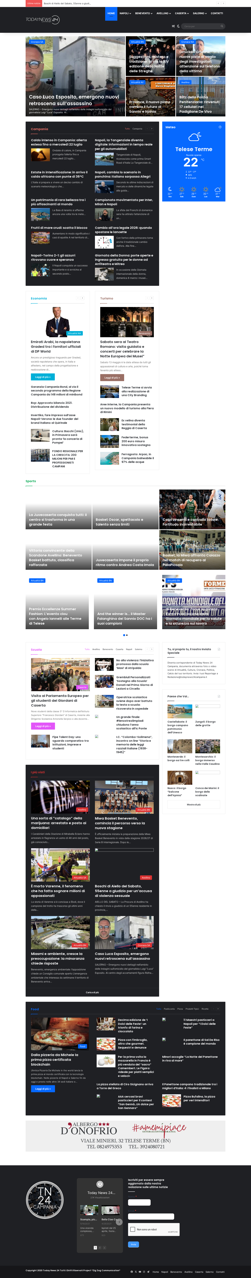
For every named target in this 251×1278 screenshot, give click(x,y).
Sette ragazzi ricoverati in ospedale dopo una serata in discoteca (71, 100)
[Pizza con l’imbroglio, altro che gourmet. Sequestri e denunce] (106, 1044)
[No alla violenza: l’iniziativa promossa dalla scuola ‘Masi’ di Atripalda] (104, 664)
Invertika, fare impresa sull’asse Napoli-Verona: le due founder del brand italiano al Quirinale (54, 419)
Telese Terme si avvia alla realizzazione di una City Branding (137, 391)
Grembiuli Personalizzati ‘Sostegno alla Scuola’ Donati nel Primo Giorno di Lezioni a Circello (134, 683)
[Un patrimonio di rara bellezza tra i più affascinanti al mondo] (40, 214)
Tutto (127, 128)
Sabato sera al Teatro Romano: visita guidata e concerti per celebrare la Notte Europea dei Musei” (122, 349)
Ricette (205, 1009)
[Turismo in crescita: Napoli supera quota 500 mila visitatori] (201, 56)
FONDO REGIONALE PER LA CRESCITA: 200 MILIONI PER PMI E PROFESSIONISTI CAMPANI (67, 459)
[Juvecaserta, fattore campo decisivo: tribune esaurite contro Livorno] (59, 509)
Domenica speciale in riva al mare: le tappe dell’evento (198, 107)
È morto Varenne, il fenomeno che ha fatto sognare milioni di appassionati (58, 891)
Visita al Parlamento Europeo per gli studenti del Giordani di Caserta (60, 700)
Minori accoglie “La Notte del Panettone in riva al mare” (190, 1059)
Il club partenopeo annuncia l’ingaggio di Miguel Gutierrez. (55, 562)
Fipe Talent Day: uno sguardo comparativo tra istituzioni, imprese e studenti (70, 742)
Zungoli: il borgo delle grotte (205, 723)
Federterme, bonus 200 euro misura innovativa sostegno (136, 441)
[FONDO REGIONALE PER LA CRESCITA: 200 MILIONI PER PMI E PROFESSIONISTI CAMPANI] (40, 455)
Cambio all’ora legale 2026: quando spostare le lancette (123, 230)
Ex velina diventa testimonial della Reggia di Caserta (134, 424)
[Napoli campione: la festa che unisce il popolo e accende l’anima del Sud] (192, 550)
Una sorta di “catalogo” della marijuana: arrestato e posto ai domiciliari (58, 823)
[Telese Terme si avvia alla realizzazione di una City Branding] (109, 391)
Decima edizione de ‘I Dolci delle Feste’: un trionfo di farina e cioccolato (133, 1025)
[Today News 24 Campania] (43, 20)
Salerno (198, 13)
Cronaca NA (37, 41)
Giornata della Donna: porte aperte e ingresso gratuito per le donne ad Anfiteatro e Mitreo (124, 259)
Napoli (124, 13)
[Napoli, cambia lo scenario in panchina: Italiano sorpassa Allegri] (104, 186)
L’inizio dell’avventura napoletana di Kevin (115, 562)
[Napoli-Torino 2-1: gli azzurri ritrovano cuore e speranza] (40, 269)
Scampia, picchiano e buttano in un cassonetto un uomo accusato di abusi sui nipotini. (89, 1219)
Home (111, 13)
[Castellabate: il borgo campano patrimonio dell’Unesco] (180, 711)
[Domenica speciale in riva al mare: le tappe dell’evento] (201, 96)
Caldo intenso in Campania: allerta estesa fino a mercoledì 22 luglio (59, 142)
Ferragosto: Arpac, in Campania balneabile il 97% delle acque (138, 458)
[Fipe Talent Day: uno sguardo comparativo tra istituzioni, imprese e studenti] (40, 741)
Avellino (162, 13)
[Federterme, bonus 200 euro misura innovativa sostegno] (109, 441)
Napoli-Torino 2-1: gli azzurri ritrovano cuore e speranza (53, 257)
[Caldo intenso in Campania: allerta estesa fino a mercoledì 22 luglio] (40, 154)
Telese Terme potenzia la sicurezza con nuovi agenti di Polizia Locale (149, 107)
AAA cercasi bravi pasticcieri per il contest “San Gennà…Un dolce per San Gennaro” (136, 1102)
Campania (137, 128)
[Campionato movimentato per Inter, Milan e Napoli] (104, 214)
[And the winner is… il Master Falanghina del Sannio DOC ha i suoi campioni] (125, 602)
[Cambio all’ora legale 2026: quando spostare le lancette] (104, 242)
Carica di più (92, 992)
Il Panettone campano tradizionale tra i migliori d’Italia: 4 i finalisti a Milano (189, 1086)
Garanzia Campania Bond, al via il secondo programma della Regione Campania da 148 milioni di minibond (57, 390)
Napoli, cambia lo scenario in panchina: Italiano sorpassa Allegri (122, 174)
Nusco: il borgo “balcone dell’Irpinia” (177, 791)
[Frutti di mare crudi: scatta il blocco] (40, 238)
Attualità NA (187, 41)
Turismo (106, 298)
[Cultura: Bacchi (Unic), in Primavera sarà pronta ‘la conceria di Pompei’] (40, 435)
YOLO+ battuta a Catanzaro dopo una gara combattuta (187, 522)
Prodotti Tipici (192, 1009)
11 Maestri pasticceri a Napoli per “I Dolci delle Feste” (200, 1024)
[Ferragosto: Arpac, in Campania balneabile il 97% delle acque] (109, 458)
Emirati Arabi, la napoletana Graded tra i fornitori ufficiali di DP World (56, 346)
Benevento (142, 13)
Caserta (180, 13)
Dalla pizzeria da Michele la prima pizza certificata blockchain (54, 1059)
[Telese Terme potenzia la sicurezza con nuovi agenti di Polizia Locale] (150, 96)
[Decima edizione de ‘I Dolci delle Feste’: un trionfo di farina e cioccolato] (106, 1024)
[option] (125, 76)
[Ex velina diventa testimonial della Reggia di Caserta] (109, 424)
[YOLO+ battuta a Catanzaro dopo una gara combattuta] (192, 509)
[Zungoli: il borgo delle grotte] (207, 711)
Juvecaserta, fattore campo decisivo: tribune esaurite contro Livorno (57, 519)
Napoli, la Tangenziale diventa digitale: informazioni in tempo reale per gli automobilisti (123, 144)
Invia (133, 1244)
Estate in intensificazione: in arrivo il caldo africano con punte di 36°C (59, 174)
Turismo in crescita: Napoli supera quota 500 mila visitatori (197, 66)
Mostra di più (194, 804)
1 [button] (124, 635)
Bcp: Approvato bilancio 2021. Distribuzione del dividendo (51, 405)
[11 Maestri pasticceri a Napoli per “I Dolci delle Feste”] (164, 1019)
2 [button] (127, 635)
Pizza (180, 1009)
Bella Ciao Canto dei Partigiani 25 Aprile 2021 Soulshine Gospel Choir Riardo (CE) (111, 1219)
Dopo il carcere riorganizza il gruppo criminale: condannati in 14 (150, 63)
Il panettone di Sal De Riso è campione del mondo (202, 1042)
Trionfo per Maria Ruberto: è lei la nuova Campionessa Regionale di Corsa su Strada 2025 (125, 519)
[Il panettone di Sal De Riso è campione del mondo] (164, 1039)
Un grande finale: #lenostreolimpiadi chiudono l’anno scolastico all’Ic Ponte (131, 722)
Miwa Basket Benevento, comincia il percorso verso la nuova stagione (120, 823)
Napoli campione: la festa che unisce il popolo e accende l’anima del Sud (189, 560)
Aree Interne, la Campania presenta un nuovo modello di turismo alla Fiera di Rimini (127, 408)
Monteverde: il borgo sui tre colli (179, 758)
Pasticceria (169, 1009)
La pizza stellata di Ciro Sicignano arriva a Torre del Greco (125, 1086)
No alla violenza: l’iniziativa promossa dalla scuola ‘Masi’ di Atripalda (135, 664)
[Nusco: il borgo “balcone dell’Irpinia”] (180, 778)
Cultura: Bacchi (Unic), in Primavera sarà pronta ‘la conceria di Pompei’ (68, 437)
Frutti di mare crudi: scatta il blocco (59, 228)
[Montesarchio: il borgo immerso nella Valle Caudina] (207, 746)
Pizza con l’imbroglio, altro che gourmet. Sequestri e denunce (133, 1044)
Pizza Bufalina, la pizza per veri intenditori (199, 1098)
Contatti (217, 13)
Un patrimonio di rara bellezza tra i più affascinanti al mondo (58, 202)
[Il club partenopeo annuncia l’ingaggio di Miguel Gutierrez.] (59, 550)
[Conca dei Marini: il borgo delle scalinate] (207, 778)
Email (132, 1210)
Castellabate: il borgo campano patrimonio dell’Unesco (178, 727)
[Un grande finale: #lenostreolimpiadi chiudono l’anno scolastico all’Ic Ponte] (96, 716)
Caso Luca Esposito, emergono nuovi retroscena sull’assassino (122, 956)
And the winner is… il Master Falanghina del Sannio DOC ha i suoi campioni (124, 618)
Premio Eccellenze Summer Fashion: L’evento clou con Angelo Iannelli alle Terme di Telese (55, 616)
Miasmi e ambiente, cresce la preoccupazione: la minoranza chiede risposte (84, 3)
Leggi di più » (43, 376)
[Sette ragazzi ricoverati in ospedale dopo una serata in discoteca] (75, 76)
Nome (132, 1196)
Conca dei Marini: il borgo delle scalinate (207, 791)
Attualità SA (187, 82)
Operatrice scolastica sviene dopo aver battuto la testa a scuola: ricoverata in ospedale (134, 703)
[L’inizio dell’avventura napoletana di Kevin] (125, 550)
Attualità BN (137, 82)
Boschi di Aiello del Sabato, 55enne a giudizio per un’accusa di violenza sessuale (123, 891)
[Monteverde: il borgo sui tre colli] (180, 746)
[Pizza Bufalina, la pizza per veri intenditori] (171, 1100)
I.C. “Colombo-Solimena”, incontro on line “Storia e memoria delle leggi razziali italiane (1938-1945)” (134, 744)
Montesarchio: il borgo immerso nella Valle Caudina (207, 760)
